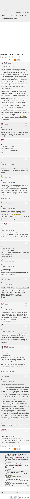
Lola (2, 241)
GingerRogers (18, 457)
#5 (1, 181)
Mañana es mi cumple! (11, 55)
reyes (6, 202)
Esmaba (3, 375)
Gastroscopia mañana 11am (14, 464)
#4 (1, 162)
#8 (1, 246)
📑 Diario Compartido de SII (18, 468)
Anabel (2, 157)
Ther (16, 465)
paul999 (27, 495)
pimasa (2, 278)
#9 (1, 264)
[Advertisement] (15, 38)
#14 (2, 380)
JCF (5, 260)
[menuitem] (7, 10)
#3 (1, 144)
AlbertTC (6, 346)
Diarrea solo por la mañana (13, 479)
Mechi (2, 139)
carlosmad (3, 429)
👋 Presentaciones (16, 476)
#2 (1, 128)
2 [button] (16, 59)
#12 (2, 329)
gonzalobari (18, 474)
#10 (2, 283)
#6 (1, 207)
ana (2, 123)
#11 (2, 308)
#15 (2, 434)
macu (5, 62)
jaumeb (17, 481)
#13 (2, 351)
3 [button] (18, 59)
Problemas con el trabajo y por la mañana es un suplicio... (15, 471)
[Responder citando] (26, 64)
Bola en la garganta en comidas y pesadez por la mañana (15, 455)
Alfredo (2, 303)
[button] (20, 60)
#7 (1, 228)
